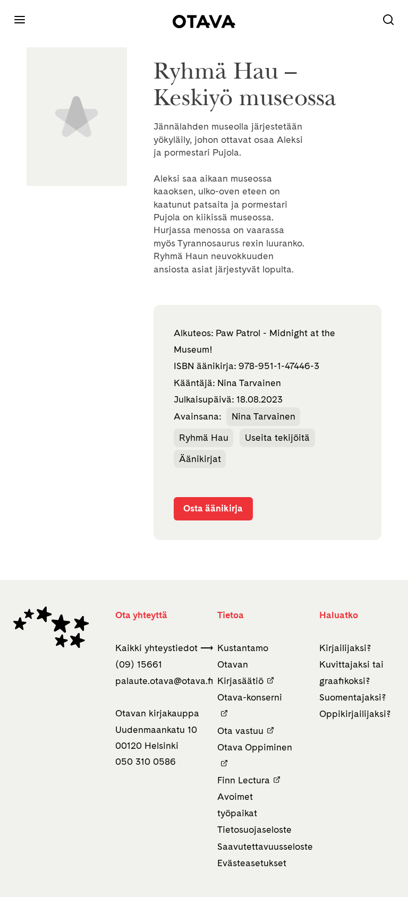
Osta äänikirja (213, 508)
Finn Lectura (243, 779)
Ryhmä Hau (203, 437)
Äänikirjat (200, 458)
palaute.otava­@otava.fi (164, 680)
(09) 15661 (138, 664)
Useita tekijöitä (277, 437)
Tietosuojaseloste (254, 829)
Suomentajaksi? (352, 697)
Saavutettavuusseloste (265, 846)
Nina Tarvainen (263, 416)
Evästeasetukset (251, 862)
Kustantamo (242, 647)
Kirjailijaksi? (345, 647)
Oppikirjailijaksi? (355, 713)
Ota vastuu (240, 730)
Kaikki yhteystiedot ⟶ (164, 647)
